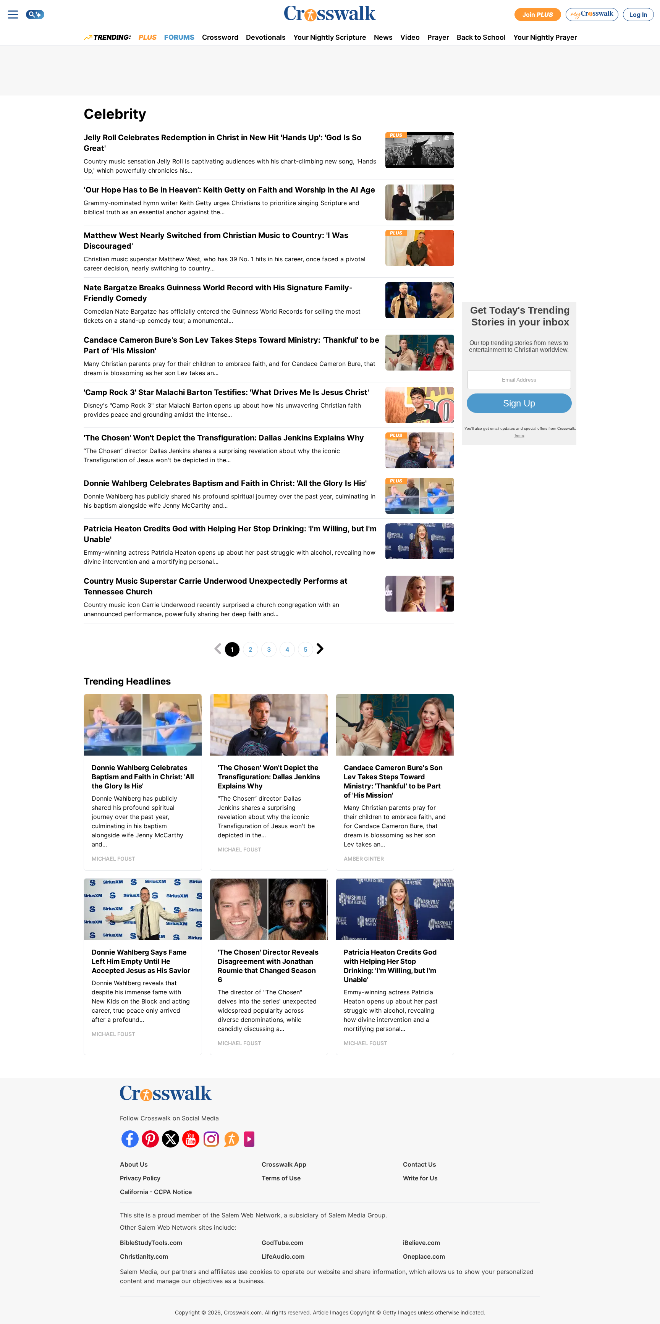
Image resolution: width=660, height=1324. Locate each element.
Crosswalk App (284, 1164)
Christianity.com (144, 1256)
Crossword (220, 37)
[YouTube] (190, 1139)
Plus (148, 37)
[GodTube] (251, 1139)
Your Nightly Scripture (329, 37)
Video (410, 37)
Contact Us (419, 1164)
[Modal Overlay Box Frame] (519, 373)
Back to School (481, 37)
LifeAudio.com (283, 1256)
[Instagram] (211, 1139)
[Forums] (231, 1139)
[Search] (35, 14)
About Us (134, 1164)
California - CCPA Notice (156, 1192)
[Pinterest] (150, 1139)
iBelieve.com (421, 1242)
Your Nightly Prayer (545, 37)
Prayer (438, 37)
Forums (179, 37)
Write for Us (420, 1178)
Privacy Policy (140, 1178)
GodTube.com (282, 1242)
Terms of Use (281, 1178)
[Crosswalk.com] (330, 13)
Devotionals (266, 37)
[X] (170, 1139)
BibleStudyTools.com (151, 1242)
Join (537, 14)
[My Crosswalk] (592, 14)
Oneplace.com (424, 1256)
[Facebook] (130, 1139)
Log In (638, 14)
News (383, 37)
